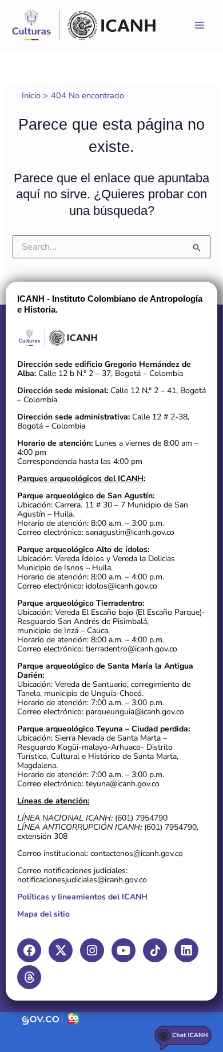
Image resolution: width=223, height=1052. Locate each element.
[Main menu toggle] (200, 25)
